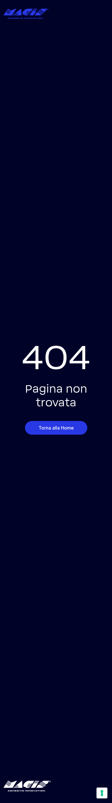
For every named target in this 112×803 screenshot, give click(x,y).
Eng (91, 14)
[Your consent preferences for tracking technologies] (101, 793)
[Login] (77, 13)
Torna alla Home (56, 428)
